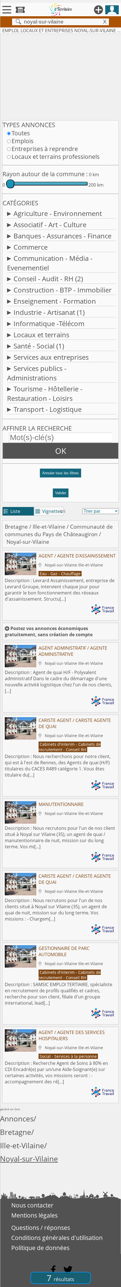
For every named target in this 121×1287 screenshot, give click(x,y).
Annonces (16, 1119)
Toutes (21, 133)
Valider (60, 493)
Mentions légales (34, 1215)
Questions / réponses (40, 1228)
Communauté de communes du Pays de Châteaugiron (59, 530)
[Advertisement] (60, 76)
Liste (12, 511)
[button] (60, 475)
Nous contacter (32, 1205)
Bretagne (16, 526)
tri (62, 511)
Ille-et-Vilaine (49, 526)
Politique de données (40, 1248)
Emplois (22, 141)
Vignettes (48, 511)
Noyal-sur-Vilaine (29, 1159)
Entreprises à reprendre (45, 149)
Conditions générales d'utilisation (57, 1238)
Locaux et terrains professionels (56, 157)
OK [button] (60, 450)
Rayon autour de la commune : (45, 174)
